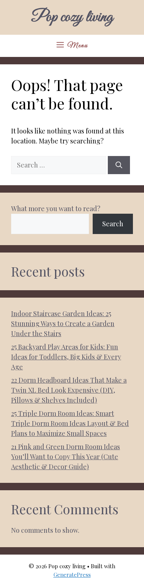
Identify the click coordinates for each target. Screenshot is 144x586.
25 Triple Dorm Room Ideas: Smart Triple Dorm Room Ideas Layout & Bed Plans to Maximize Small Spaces (70, 423)
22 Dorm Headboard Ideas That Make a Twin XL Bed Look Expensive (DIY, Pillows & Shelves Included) (69, 390)
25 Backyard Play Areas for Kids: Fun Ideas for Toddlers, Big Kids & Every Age (66, 356)
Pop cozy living (72, 17)
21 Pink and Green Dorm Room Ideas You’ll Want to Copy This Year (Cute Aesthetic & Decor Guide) (65, 456)
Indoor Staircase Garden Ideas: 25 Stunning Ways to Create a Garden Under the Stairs (62, 323)
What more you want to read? (55, 208)
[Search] (119, 165)
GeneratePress (72, 574)
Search (112, 223)
